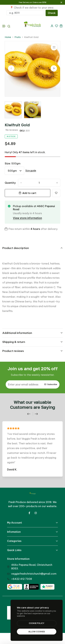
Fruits (18, 37)
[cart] (61, 25)
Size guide (30, 170)
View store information (27, 218)
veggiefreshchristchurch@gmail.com (33, 573)
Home (8, 37)
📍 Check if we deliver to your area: (32, 7)
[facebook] (29, 513)
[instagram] (35, 513)
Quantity (10, 182)
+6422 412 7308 (21, 578)
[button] (4, 26)
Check (52, 13)
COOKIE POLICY (36, 623)
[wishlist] (56, 25)
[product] (54, 47)
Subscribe (52, 384)
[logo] (32, 26)
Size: (13, 163)
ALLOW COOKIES (36, 631)
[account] (51, 25)
